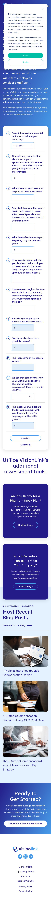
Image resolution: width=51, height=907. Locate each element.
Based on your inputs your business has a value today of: (27, 320)
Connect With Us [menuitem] (25, 881)
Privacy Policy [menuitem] (25, 886)
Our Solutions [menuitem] (25, 867)
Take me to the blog (14, 625)
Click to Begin (26, 525)
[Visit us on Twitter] (25, 856)
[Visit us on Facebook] (20, 856)
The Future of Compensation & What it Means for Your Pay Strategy (22, 765)
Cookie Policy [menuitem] (25, 891)
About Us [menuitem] (25, 876)
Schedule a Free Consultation (26, 823)
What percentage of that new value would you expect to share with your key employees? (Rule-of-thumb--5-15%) (28, 384)
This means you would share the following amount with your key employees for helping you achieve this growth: (26, 413)
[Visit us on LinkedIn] (31, 856)
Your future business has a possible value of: (25, 340)
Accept (25, 55)
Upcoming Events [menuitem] (25, 871)
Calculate (25, 438)
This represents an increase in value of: (27, 359)
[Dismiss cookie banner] (42, 9)
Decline (25, 62)
